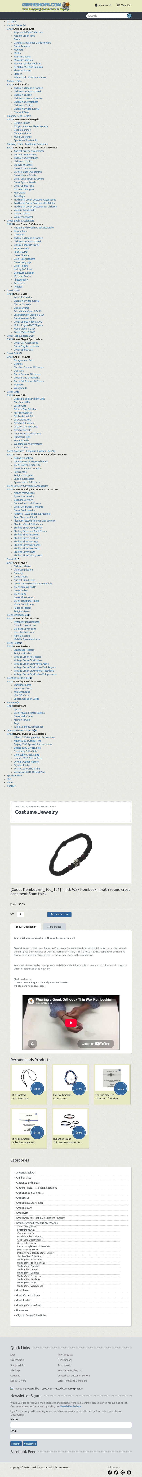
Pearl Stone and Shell (25, 517)
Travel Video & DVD (24, 332)
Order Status (17, 1360)
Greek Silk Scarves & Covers (29, 178)
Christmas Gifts (22, 402)
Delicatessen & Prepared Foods (31, 461)
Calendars (19, 234)
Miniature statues (23, 60)
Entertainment (21, 248)
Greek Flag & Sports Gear (20, 335)
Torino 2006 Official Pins (27, 768)
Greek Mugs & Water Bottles (29, 713)
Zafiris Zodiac (21, 447)
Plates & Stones (22, 70)
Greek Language (22, 262)
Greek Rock (20, 594)
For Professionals (23, 412)
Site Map (15, 1370)
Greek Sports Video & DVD (28, 321)
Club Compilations (23, 569)
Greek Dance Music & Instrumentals (33, 583)
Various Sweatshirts (24, 210)
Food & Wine (21, 252)
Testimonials (64, 1365)
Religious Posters (23, 653)
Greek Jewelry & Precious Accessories (27, 486)
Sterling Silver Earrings (26, 541)
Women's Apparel (23, 217)
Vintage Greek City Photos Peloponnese (35, 674)
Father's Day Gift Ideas (26, 409)
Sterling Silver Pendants (27, 548)
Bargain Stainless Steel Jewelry (31, 126)
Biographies (20, 231)
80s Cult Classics (23, 297)
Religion (18, 286)
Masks (17, 53)
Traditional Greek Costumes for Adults (34, 203)
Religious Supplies (24, 475)
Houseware (13, 702)
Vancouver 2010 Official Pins (29, 772)
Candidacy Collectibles (26, 751)
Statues (18, 74)
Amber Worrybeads (24, 493)
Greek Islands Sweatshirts (28, 171)
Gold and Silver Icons (25, 628)
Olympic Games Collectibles (22, 730)
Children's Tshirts (23, 105)
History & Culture (23, 269)
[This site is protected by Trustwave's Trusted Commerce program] (46, 1388)
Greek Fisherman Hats (25, 168)
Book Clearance (22, 129)
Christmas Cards (22, 685)
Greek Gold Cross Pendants (28, 506)
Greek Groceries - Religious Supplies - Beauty (31, 451)
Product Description (25, 926)
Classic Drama (21, 307)
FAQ (9, 779)
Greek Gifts (13, 391)
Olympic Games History (26, 761)
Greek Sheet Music (24, 597)
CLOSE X (11, 21)
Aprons (18, 709)
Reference (19, 283)
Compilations (21, 576)
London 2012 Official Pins (28, 758)
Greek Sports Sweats (25, 182)
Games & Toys (21, 112)
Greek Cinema (21, 255)
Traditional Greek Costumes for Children (35, 206)
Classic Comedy (22, 304)
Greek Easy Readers (24, 258)
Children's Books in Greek (27, 91)
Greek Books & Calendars (20, 220)
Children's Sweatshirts (26, 102)
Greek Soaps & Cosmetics (27, 468)
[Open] (13, 3)
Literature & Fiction (24, 272)
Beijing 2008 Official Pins (27, 747)
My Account (105, 5)
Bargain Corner (22, 123)
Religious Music (22, 611)
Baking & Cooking (23, 458)
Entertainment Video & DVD (29, 314)
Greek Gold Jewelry (24, 510)
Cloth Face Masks (23, 165)
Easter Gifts (20, 405)
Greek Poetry (21, 265)
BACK (10, 28)
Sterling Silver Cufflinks (26, 538)
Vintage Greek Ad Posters (27, 656)
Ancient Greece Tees (25, 154)
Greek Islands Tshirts (25, 175)
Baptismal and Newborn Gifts (29, 398)
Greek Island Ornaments (27, 377)
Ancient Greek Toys (24, 35)
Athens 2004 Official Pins (27, 740)
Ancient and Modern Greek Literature (34, 227)
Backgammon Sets (24, 360)
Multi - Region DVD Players (28, 325)
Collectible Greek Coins (26, 754)
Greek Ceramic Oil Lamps (27, 374)
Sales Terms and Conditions (72, 1380)
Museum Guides (22, 276)
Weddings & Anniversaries (28, 444)
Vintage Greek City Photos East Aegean (35, 667)
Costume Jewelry (23, 499)
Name (14, 1419)
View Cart (126, 5)
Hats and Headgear (24, 189)
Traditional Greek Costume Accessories (35, 199)
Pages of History (22, 607)
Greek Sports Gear (23, 349)
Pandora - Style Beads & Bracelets (32, 513)
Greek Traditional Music (26, 601)
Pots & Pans (20, 472)
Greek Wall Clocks (23, 716)
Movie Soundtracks (24, 604)
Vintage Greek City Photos (28, 660)
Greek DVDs (13, 290)
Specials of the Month (25, 140)
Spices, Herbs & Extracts (27, 482)
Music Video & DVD (24, 328)
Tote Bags (19, 196)
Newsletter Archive (70, 1406)
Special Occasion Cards (26, 698)
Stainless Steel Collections (28, 524)
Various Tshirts (22, 213)
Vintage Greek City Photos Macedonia (34, 670)
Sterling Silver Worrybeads (28, 555)
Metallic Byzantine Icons (27, 639)
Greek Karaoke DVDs (25, 318)
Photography (21, 279)
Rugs (16, 723)
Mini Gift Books (22, 691)
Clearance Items (22, 133)
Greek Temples (22, 46)
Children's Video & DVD (26, 108)
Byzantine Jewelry (24, 496)
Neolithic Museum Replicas (28, 67)
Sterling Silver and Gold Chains (30, 531)
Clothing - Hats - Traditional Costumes (27, 144)
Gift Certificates (22, 419)
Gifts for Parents (22, 430)
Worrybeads (20, 388)
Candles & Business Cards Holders (32, 42)
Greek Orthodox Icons (18, 615)
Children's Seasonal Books (28, 98)
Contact (11, 786)
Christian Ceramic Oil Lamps (29, 367)
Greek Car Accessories (26, 342)
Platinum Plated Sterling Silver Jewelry (34, 520)
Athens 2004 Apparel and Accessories (34, 737)
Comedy (18, 573)
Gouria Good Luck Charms (27, 433)
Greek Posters (14, 643)
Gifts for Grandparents (26, 426)
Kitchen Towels (22, 719)
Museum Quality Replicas (27, 63)
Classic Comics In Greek (26, 245)
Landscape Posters (24, 649)
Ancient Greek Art (16, 25)
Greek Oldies (21, 590)
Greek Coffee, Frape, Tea (27, 465)
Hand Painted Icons (24, 632)
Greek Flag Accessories (26, 346)
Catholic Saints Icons (25, 625)
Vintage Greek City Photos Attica (31, 663)
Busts (17, 39)
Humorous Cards (23, 688)
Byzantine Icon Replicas (26, 622)
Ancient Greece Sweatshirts (29, 151)
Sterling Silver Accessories (28, 527)
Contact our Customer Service (74, 1375)
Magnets (18, 49)
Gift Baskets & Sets (24, 416)
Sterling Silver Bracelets (27, 534)
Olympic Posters (23, 765)
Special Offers (15, 775)
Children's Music (23, 95)
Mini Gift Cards (21, 695)
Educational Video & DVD (27, 311)
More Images (54, 926)
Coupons (15, 1375)
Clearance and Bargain (19, 116)
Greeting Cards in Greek (19, 678)
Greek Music (13, 559)
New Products (65, 1354)
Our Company (65, 1360)
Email (13, 1430)
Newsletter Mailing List (70, 1370)
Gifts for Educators (24, 423)
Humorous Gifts (22, 437)
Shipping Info (17, 1365)
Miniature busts (22, 56)
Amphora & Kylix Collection (28, 32)
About (10, 782)
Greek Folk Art (14, 353)
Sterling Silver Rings (24, 552)
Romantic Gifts (21, 440)
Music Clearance (23, 136)
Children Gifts (14, 81)
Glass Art (19, 370)
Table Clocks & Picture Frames (30, 77)
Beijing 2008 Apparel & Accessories (33, 744)
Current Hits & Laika (24, 580)
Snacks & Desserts (24, 478)
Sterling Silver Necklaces (27, 545)
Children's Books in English (28, 88)
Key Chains (20, 192)
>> (34, 806)
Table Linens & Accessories (28, 726)
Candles (18, 363)
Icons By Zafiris (22, 635)
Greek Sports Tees (24, 185)
